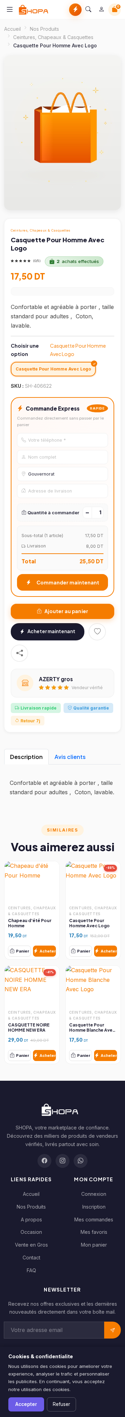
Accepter (26, 1404)
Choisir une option (58, 349)
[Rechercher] (88, 9)
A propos (31, 1219)
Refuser (61, 1404)
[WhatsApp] (81, 1161)
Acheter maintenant (51, 631)
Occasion (31, 1232)
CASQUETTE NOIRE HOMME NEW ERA (29, 1027)
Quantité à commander (53, 512)
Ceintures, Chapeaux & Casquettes (53, 37)
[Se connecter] (101, 9)
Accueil (12, 29)
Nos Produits (44, 29)
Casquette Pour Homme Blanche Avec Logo (92, 1030)
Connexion (93, 1194)
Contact (31, 1257)
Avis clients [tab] (70, 756)
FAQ (31, 1270)
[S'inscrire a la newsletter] (112, 1330)
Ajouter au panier (66, 611)
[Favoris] (97, 631)
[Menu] (9, 9)
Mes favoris (94, 1232)
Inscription (94, 1207)
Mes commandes (93, 1219)
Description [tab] (26, 756)
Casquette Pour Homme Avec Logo (89, 923)
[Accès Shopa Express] (75, 9)
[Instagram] (62, 1161)
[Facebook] (44, 1161)
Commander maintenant (67, 582)
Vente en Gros (31, 1245)
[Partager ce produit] (19, 653)
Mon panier (94, 1245)
